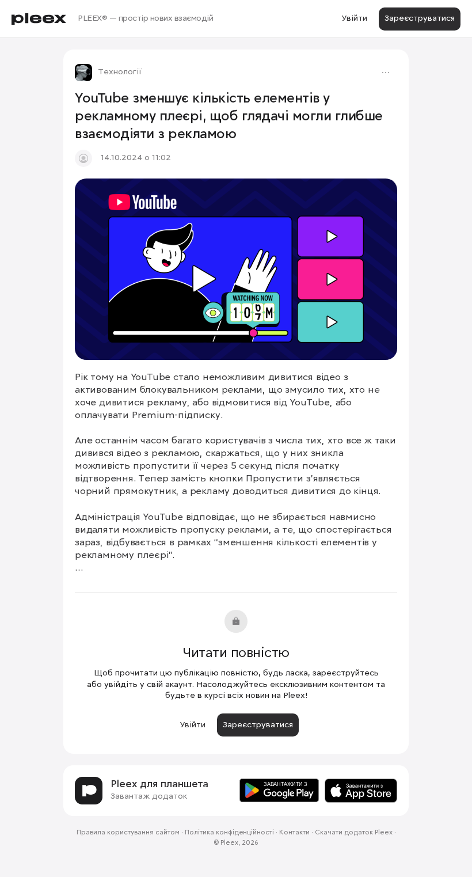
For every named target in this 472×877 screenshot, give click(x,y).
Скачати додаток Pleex (354, 832)
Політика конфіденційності (229, 832)
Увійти (354, 18)
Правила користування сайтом (128, 832)
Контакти (294, 832)
